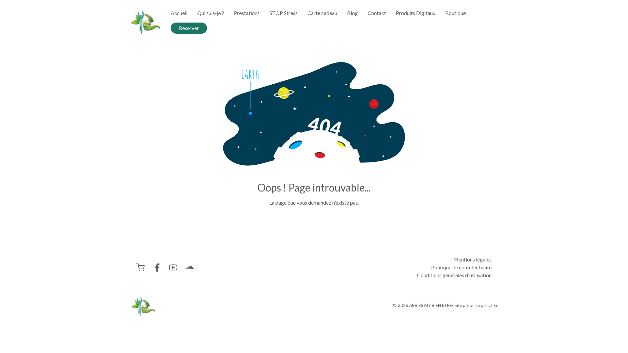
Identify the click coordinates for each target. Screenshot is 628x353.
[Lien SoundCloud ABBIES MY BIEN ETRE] (189, 267)
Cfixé (493, 305)
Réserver (189, 28)
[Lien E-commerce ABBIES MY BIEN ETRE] (140, 267)
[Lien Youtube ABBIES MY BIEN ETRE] (173, 267)
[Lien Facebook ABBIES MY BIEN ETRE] (157, 267)
